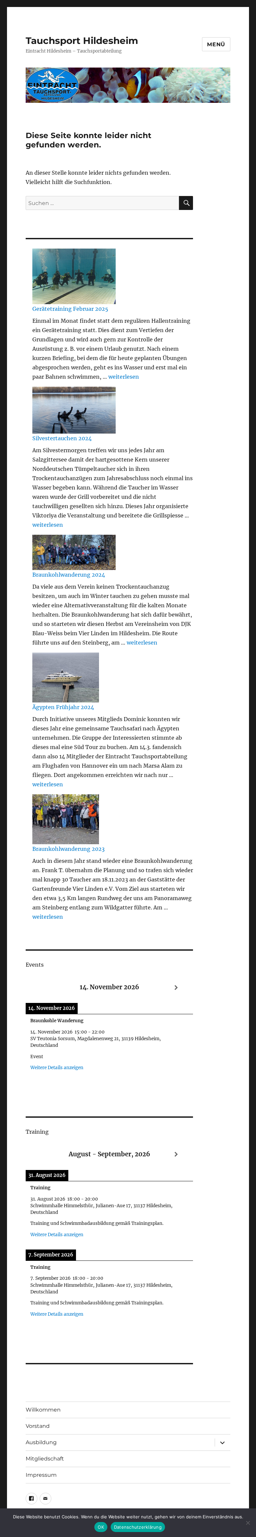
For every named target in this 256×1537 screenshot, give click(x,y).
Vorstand (38, 1426)
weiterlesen (123, 376)
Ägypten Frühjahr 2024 (63, 707)
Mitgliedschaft (45, 1458)
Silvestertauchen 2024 (62, 438)
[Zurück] (42, 988)
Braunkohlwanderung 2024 (68, 574)
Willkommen (43, 1410)
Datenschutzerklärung (138, 1527)
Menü (216, 44)
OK (101, 1527)
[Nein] (247, 1522)
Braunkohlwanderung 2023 (68, 849)
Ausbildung (41, 1442)
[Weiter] (176, 988)
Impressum (41, 1475)
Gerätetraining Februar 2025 (70, 308)
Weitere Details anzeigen (56, 1067)
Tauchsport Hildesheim (82, 40)
